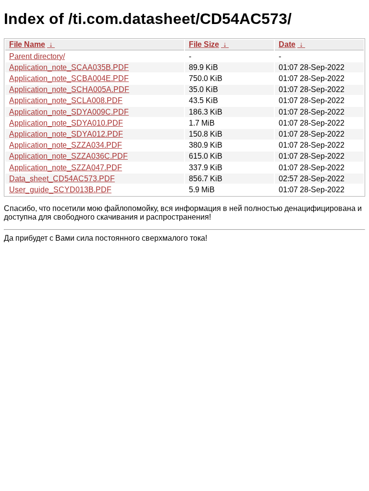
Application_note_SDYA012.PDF (66, 134)
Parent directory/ (37, 56)
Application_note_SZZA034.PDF (65, 145)
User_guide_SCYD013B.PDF (60, 190)
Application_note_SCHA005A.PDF (69, 89)
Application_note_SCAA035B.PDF (69, 67)
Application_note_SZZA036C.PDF (68, 156)
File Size (204, 44)
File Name (27, 44)
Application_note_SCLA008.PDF (66, 100)
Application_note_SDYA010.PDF (66, 123)
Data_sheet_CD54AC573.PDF (62, 179)
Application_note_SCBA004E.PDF (69, 78)
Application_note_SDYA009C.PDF (69, 112)
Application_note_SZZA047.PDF (65, 168)
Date (287, 44)
